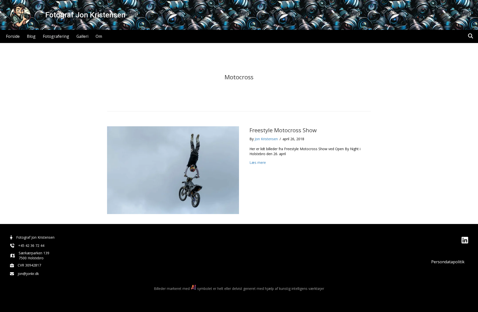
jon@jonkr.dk (28, 273)
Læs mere (257, 162)
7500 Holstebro (31, 258)
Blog (31, 36)
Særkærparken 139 (34, 253)
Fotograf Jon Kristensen (35, 237)
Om (99, 36)
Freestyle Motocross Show (283, 130)
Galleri (82, 36)
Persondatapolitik (448, 262)
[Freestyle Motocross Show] (173, 169)
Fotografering (56, 36)
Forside (13, 36)
